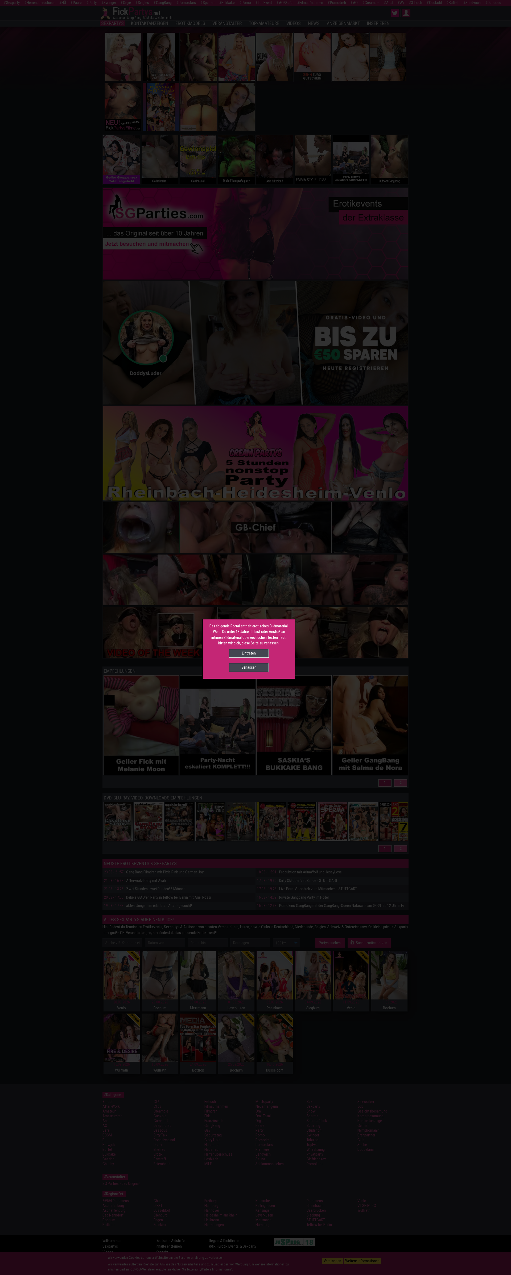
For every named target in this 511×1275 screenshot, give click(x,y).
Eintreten (249, 653)
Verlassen (249, 667)
